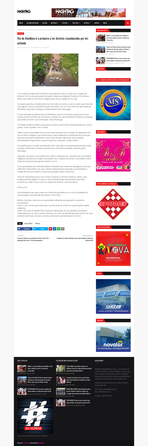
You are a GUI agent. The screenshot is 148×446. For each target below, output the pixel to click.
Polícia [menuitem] (44, 23)
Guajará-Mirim (28, 223)
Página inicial (21, 30)
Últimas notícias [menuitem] (33, 23)
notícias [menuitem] (54, 23)
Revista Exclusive (24, 47)
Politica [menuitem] (75, 23)
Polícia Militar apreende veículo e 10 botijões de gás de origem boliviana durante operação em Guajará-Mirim (79, 368)
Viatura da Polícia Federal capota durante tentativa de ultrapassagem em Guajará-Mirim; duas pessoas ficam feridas (118, 49)
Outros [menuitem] (86, 23)
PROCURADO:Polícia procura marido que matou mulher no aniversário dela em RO (118, 59)
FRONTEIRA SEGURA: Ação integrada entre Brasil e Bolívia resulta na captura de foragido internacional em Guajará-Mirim (78, 391)
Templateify (26, 443)
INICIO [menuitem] (21, 23)
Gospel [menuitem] (96, 23)
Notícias (29, 30)
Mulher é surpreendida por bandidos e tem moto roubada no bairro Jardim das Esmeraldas (117, 37)
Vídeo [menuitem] (105, 23)
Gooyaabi (41, 443)
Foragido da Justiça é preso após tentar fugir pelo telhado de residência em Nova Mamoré (78, 379)
